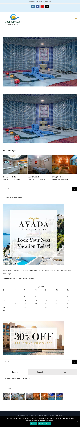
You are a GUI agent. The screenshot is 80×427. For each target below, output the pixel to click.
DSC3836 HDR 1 (9, 176)
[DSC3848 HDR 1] (14, 396)
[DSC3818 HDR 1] (59, 396)
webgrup (59, 415)
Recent (40, 372)
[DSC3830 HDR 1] (36, 396)
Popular (15, 372)
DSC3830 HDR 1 (34, 176)
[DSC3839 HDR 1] (21, 396)
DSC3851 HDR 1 (58, 176)
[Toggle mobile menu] (76, 18)
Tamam (33, 424)
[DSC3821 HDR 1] (51, 396)
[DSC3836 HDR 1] (29, 396)
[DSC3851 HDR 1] (6, 396)
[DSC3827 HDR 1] (44, 396)
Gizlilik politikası (44, 424)
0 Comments (16, 179)
